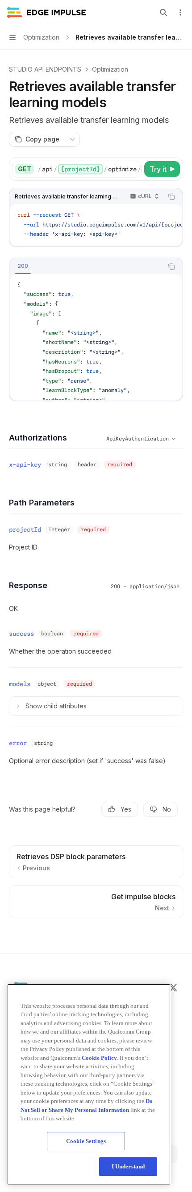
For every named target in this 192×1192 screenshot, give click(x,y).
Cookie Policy (99, 1058)
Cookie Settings (86, 1141)
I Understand (128, 1166)
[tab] (23, 266)
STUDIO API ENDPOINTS (45, 69)
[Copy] (133, 169)
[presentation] (89, 169)
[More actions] (180, 12)
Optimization (110, 69)
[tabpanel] (96, 337)
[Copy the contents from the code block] (171, 196)
